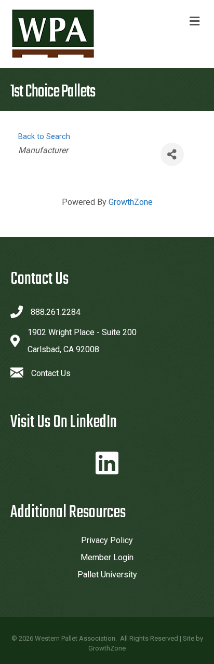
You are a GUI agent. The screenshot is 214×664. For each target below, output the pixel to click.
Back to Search (44, 136)
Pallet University (107, 574)
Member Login (107, 557)
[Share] (172, 154)
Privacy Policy (107, 540)
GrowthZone (131, 202)
